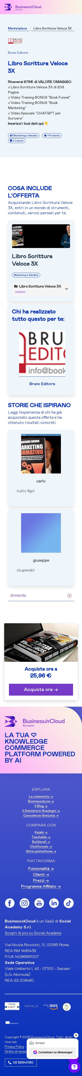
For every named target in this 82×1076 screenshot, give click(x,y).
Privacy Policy (14, 1046)
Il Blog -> (41, 806)
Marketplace (17, 28)
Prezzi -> (41, 881)
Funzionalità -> (41, 869)
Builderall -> (41, 841)
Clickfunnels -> (41, 846)
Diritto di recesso (17, 1051)
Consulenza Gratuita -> (41, 815)
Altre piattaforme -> (41, 851)
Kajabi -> (41, 832)
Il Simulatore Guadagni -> (41, 810)
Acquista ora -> (41, 689)
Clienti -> (41, 875)
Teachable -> (41, 837)
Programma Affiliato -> (41, 886)
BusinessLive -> (41, 801)
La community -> (41, 796)
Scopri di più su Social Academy (33, 933)
